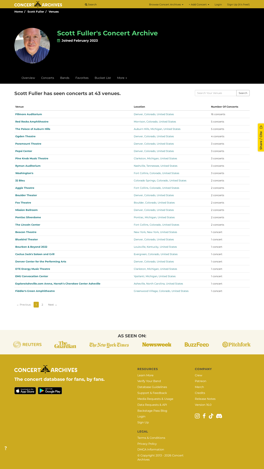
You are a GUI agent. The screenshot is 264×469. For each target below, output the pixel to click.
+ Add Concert (198, 4)
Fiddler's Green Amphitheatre (35, 291)
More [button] (121, 78)
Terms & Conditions (151, 438)
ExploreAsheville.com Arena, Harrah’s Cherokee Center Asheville (57, 283)
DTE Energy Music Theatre (32, 269)
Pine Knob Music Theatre (31, 158)
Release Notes (205, 399)
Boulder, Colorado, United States (154, 202)
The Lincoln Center (27, 224)
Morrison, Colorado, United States (155, 121)
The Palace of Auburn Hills (32, 129)
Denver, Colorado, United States (154, 114)
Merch (199, 387)
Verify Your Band (149, 381)
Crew (198, 375)
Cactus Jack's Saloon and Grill (34, 254)
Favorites (82, 78)
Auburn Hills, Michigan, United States (157, 129)
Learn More (145, 375)
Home (18, 11)
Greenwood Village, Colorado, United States (161, 291)
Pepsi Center (23, 151)
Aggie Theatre (24, 188)
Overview (28, 78)
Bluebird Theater (26, 239)
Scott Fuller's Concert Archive (107, 33)
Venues (54, 11)
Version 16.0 (203, 404)
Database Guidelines (152, 387)
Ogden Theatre (25, 136)
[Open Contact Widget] (5, 448)
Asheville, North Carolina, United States (158, 283)
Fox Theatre (23, 202)
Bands (64, 78)
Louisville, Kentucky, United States (155, 246)
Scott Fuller (35, 11)
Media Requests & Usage (155, 399)
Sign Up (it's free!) (238, 4)
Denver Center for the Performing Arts (40, 261)
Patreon (200, 381)
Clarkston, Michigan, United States (155, 158)
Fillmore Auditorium (28, 114)
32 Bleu (20, 180)
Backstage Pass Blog (152, 410)
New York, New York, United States (155, 232)
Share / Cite (261, 140)
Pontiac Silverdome (28, 217)
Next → (52, 304)
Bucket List (103, 78)
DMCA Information (150, 449)
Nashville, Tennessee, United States (155, 165)
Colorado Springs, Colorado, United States (160, 180)
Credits (200, 393)
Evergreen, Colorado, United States (156, 254)
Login (218, 4)
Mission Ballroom (26, 210)
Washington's (24, 173)
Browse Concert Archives (165, 4)
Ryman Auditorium (28, 165)
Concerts (47, 78)
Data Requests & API (152, 404)
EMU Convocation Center (31, 276)
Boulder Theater (26, 195)
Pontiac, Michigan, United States (154, 217)
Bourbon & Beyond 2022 (31, 246)
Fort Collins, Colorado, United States (156, 173)
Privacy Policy (147, 443)
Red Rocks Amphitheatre (31, 121)
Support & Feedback (152, 393)
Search (92, 4)
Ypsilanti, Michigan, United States (155, 276)
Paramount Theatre (28, 143)
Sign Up (143, 422)
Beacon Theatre (25, 232)
